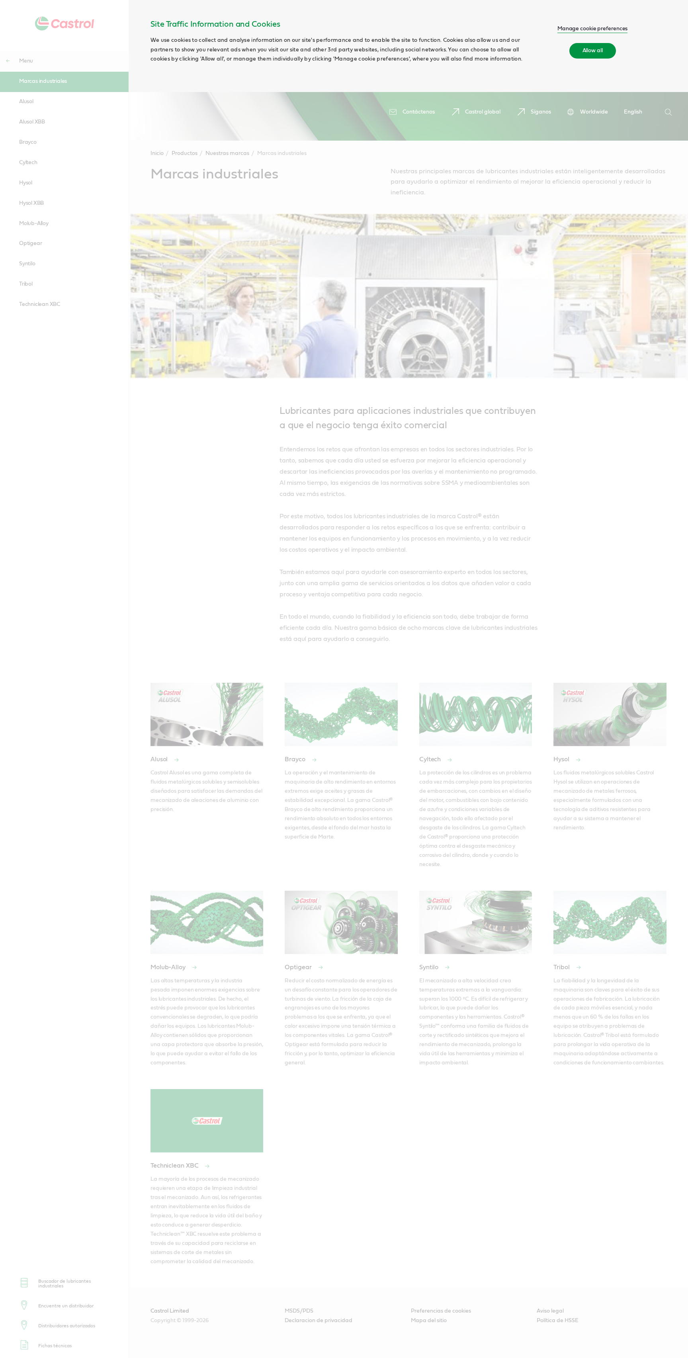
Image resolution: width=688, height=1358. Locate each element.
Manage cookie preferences (592, 28)
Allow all (592, 50)
